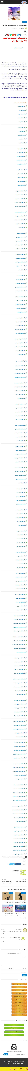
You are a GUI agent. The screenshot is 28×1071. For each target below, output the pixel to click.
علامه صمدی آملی (23, 858)
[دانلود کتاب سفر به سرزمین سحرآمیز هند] (7, 908)
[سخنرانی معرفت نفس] (14, 53)
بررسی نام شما (19, 993)
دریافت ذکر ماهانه (14, 1034)
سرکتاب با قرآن (14, 1028)
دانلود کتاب (25, 22)
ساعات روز (13, 1063)
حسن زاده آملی (22, 856)
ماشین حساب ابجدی (19, 1014)
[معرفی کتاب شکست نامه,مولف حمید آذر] (7, 896)
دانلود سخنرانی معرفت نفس (14, 856)
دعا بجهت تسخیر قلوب (21, 881)
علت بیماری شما (19, 999)
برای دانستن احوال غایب (19, 990)
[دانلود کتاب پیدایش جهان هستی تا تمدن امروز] (20, 908)
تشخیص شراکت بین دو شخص (19, 983)
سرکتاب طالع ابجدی (19, 987)
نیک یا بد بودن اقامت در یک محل (18, 1011)
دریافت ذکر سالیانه (14, 1031)
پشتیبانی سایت (20, 1063)
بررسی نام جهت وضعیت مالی (19, 996)
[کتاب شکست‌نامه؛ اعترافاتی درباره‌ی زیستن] (20, 896)
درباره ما (5, 1061)
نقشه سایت (16, 1061)
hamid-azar (17, 937)
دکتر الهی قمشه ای (5, 856)
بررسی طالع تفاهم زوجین (19, 1002)
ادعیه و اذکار (7, 1063)
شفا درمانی (14, 1024)
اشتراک (5, 1054)
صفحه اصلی (21, 1061)
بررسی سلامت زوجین (19, 1008)
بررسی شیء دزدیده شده (19, 1005)
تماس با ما (10, 1061)
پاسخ (2, 933)
